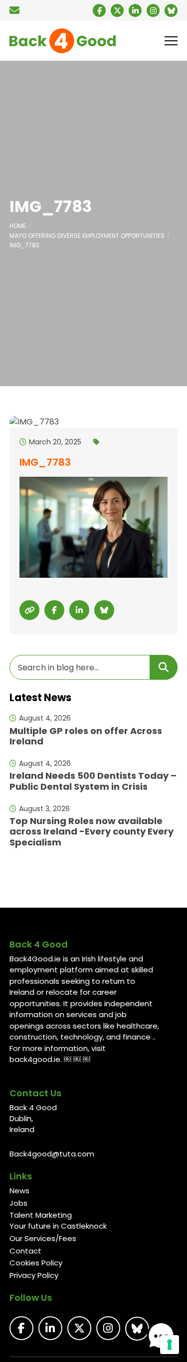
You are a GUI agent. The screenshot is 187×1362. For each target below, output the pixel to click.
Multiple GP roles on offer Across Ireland (85, 736)
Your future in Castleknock (58, 1226)
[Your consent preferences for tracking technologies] (169, 1344)
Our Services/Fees (42, 1238)
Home (17, 225)
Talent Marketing (40, 1215)
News (19, 1190)
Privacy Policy (33, 1275)
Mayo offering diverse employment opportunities (87, 235)
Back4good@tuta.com (51, 1154)
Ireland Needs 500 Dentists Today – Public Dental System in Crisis (93, 781)
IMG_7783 (24, 245)
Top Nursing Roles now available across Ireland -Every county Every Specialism (91, 831)
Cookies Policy (35, 1262)
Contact (25, 1251)
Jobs (18, 1203)
